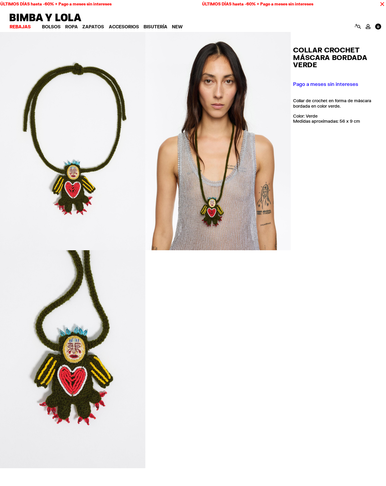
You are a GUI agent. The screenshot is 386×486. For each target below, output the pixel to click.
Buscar (357, 26)
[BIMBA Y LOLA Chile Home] (45, 19)
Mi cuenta (368, 26)
